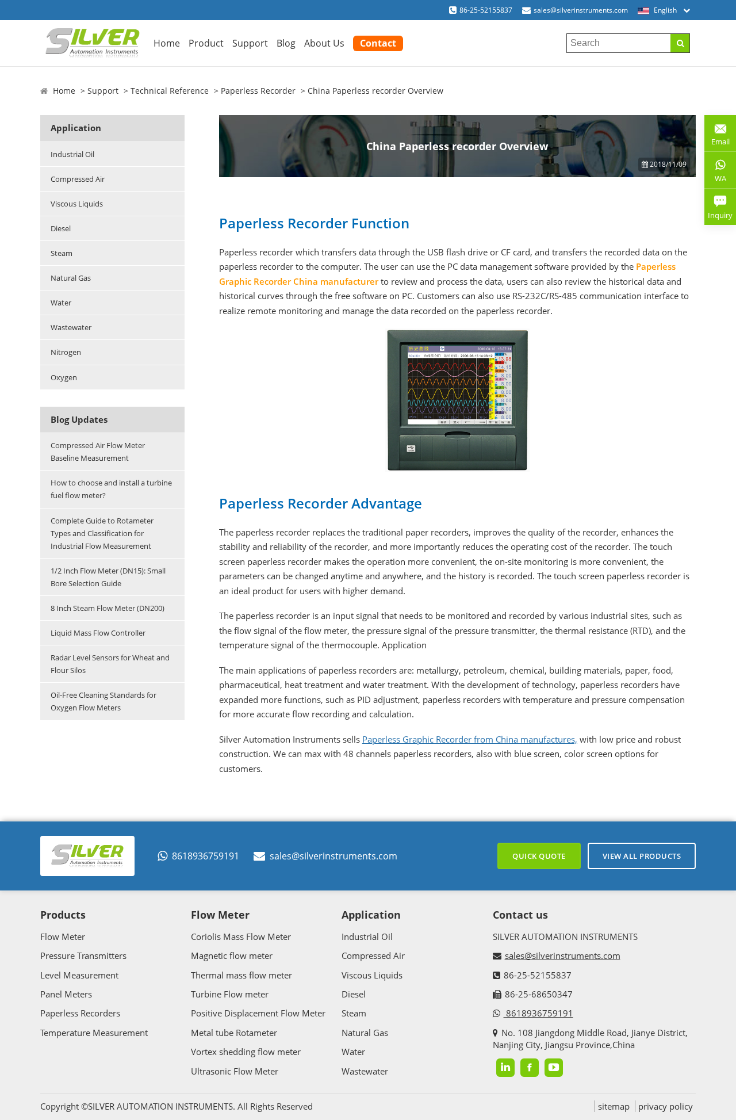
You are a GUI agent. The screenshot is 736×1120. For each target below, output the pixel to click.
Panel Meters (66, 994)
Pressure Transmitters (83, 955)
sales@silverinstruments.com (581, 10)
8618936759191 (205, 856)
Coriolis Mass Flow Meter (241, 936)
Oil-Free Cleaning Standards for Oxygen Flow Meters (103, 701)
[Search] (679, 43)
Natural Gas (71, 278)
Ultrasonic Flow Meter (234, 1071)
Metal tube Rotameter (234, 1032)
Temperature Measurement (94, 1032)
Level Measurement (79, 975)
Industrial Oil (72, 154)
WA (715, 180)
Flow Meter (62, 936)
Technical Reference (170, 90)
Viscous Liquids (77, 203)
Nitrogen (66, 352)
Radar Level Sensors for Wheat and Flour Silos (110, 663)
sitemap (614, 1106)
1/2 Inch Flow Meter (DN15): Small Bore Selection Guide (108, 576)
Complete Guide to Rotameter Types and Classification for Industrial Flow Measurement (102, 533)
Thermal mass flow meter (241, 975)
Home (167, 43)
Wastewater (71, 327)
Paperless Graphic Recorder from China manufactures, (469, 739)
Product (206, 43)
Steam (61, 253)
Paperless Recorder (258, 90)
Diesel (61, 228)
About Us (324, 43)
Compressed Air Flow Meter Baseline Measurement (98, 451)
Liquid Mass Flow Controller (98, 633)
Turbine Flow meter (230, 994)
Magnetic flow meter (232, 955)
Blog (286, 43)
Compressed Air (78, 179)
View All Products (642, 856)
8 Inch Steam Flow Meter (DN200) (107, 608)
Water (61, 302)
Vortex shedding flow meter (246, 1051)
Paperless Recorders (80, 1013)
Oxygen (64, 377)
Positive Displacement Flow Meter (258, 1013)
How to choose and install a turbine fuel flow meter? (111, 488)
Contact (378, 43)
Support (250, 43)
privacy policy (665, 1106)
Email (717, 137)
